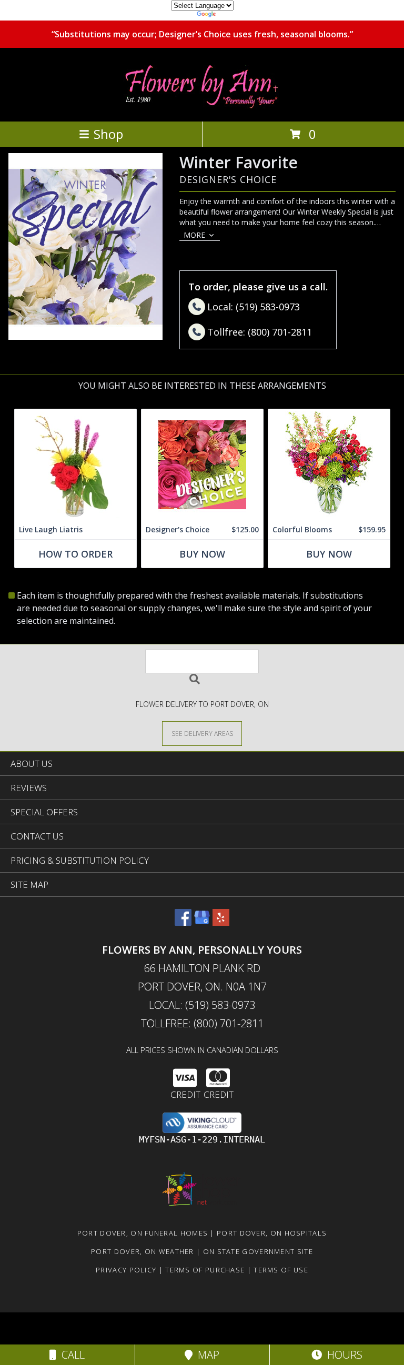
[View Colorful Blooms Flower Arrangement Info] (329, 464)
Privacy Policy (126, 1270)
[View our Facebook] (183, 922)
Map (206, 1355)
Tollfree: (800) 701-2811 (202, 1023)
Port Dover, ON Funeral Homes (142, 1233)
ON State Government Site (258, 1251)
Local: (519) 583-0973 (202, 1005)
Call (70, 1355)
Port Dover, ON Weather (142, 1251)
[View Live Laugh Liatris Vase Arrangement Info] (75, 464)
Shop (108, 134)
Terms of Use (281, 1270)
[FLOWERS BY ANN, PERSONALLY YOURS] (202, 106)
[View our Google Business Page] (202, 922)
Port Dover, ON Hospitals (272, 1233)
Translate (234, 16)
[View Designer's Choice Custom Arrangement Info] (202, 464)
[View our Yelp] (221, 922)
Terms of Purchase (205, 1270)
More (194, 235)
